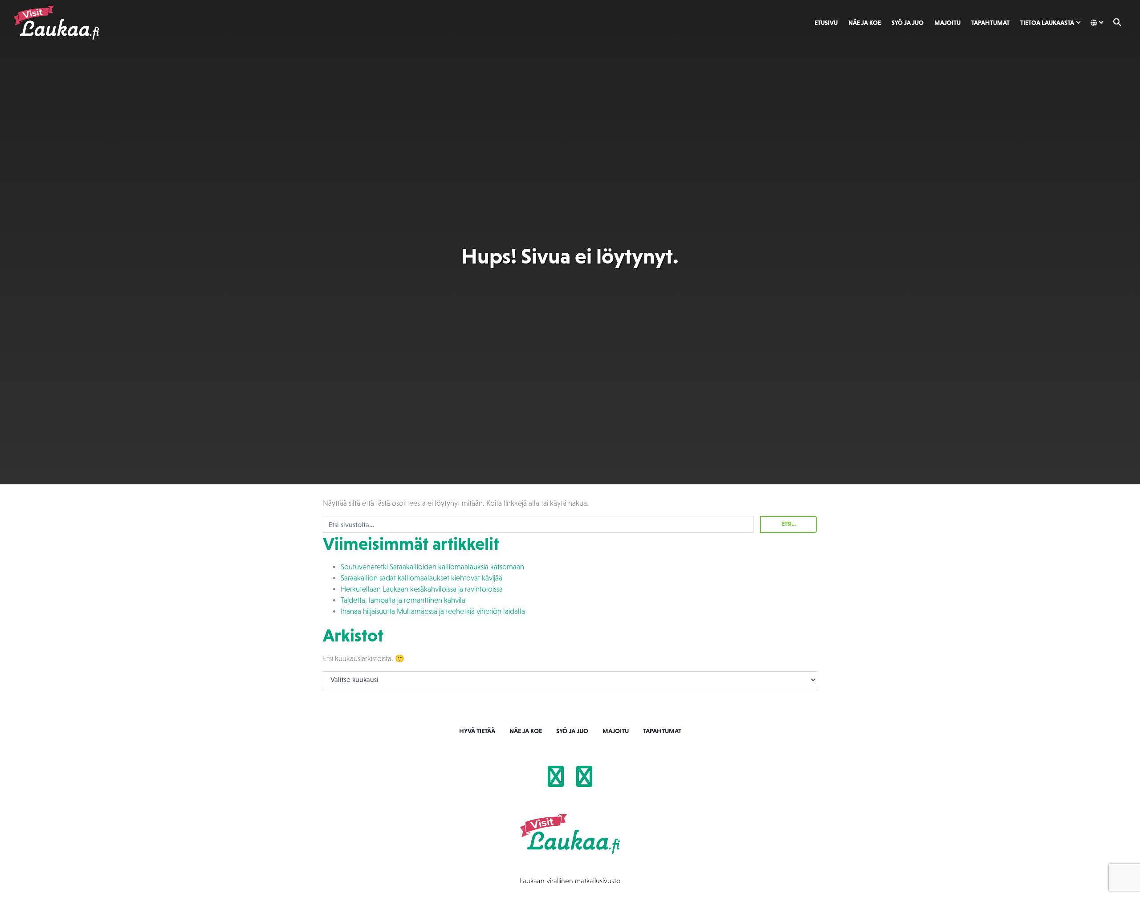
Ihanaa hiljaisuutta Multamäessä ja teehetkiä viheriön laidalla (433, 611)
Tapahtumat (990, 22)
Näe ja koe (864, 22)
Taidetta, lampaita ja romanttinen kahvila (403, 600)
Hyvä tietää (477, 731)
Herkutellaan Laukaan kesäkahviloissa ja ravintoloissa (422, 589)
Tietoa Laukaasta (1047, 22)
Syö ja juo (908, 22)
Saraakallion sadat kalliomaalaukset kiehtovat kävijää (421, 578)
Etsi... (789, 524)
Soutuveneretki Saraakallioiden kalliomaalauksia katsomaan (432, 567)
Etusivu (826, 22)
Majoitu (947, 22)
